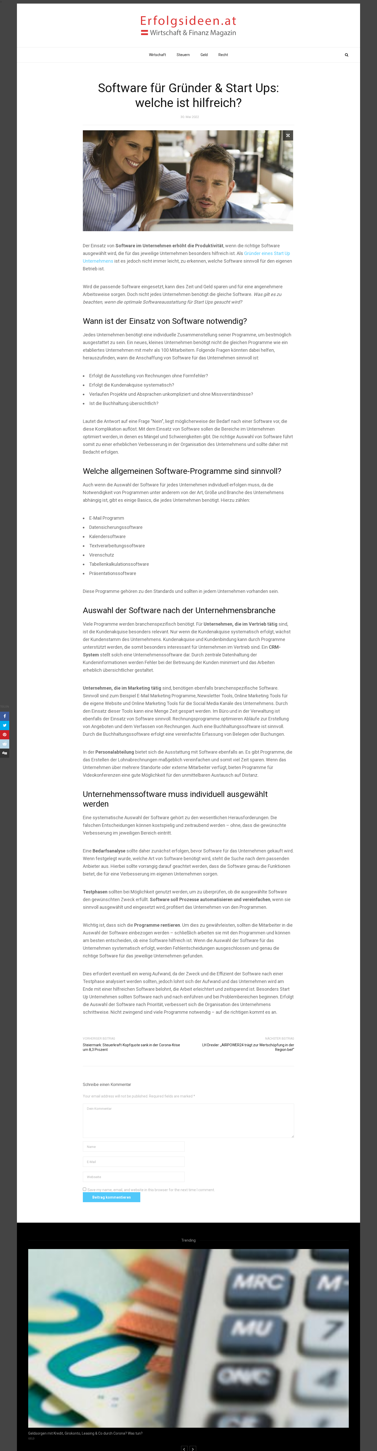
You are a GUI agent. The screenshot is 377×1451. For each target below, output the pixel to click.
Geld (204, 55)
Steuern (183, 55)
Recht (223, 55)
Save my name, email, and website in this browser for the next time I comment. (151, 1190)
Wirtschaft (157, 55)
